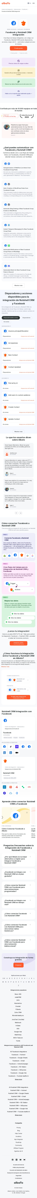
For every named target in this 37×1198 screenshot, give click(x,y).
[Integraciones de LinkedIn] (4, 752)
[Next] (20, 513)
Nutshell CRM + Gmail (18, 1096)
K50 (18, 1028)
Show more (18, 1079)
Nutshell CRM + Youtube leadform (18, 1111)
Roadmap (18, 1142)
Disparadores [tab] (26, 317)
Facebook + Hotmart (18, 1055)
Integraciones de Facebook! (27, 336)
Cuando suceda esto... (13, 675)
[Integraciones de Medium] (16, 752)
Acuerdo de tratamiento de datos (18, 1170)
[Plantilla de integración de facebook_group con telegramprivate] (18, 231)
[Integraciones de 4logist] (16, 787)
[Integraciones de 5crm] (23, 787)
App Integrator (18, 1139)
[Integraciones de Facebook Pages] (29, 746)
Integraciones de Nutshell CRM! (26, 360)
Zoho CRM (18, 1012)
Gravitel (17, 1006)
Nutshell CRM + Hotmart (18, 1090)
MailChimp (18, 1035)
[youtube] (20, 1159)
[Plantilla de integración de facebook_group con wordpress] (18, 190)
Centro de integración (7, 9)
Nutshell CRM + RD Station (18, 1102)
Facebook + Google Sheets (18, 1058)
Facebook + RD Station (18, 1067)
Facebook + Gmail (19, 1061)
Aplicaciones (17, 9)
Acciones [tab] (6, 322)
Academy (18, 1136)
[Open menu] (33, 3)
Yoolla (18, 1041)
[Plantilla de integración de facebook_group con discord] (18, 271)
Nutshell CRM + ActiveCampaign (18, 1099)
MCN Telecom (18, 1038)
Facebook (24, 9)
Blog (18, 1130)
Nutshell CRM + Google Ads (18, 1108)
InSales (18, 1025)
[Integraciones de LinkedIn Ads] (10, 752)
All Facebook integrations (18, 1051)
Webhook (18, 1022)
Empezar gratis (18, 643)
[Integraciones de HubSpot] (10, 787)
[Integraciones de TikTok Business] (10, 746)
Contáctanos (18, 1178)
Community (18, 1145)
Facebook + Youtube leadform (18, 1076)
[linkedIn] (16, 1159)
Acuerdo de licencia (18, 1164)
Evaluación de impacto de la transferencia (18, 1172)
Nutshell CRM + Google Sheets (18, 1093)
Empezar (18, 965)
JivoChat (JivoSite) (18, 1019)
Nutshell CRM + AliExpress (18, 1105)
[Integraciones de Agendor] (4, 793)
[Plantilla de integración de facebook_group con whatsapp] (18, 251)
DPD (18, 1000)
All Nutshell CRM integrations (18, 1087)
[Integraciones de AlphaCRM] (16, 793)
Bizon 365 (18, 994)
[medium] (24, 1159)
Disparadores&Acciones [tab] (11, 317)
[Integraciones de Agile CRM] (10, 793)
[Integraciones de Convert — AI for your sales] (16, 746)
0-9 (4, 978)
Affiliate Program (18, 1148)
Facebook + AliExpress (18, 1070)
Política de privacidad (18, 1167)
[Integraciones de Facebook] (4, 746)
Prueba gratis (18, 48)
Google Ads (18, 1032)
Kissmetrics (18, 1003)
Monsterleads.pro (18, 1015)
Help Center (18, 1133)
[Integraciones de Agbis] (29, 787)
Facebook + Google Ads (19, 1073)
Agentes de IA (18, 1151)
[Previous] (16, 513)
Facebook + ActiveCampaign (18, 1064)
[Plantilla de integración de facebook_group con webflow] (18, 169)
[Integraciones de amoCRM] (4, 787)
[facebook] (12, 1159)
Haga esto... (10, 685)
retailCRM (18, 997)
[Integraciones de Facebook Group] (23, 746)
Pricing (19, 1127)
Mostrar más (18, 285)
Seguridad (18, 1175)
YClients (18, 1009)
